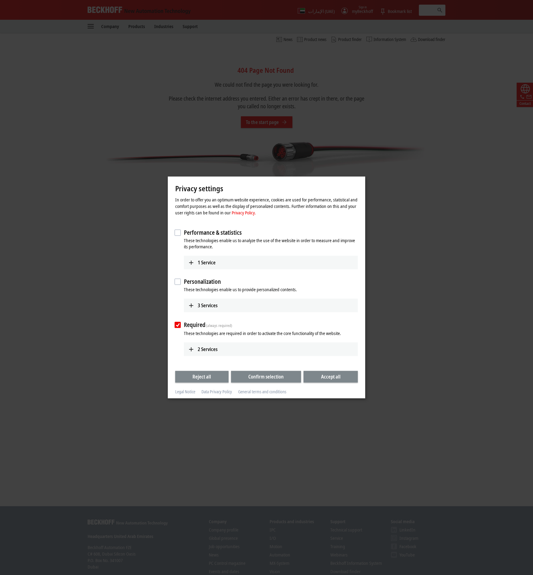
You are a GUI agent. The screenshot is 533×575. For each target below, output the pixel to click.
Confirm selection (266, 376)
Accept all (331, 376)
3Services (207, 305)
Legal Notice (185, 392)
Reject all (201, 376)
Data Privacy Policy (216, 392)
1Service (207, 262)
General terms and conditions (262, 392)
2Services (207, 349)
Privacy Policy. (244, 212)
